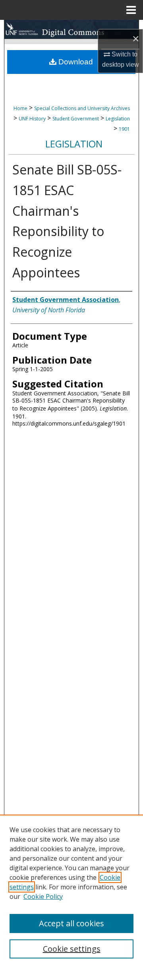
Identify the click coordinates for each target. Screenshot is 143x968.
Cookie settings (71, 948)
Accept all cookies (71, 923)
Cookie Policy (43, 896)
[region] (71, 891)
